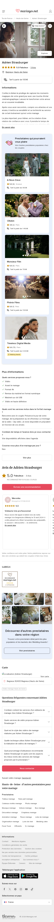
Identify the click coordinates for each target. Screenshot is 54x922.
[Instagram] (21, 889)
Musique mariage (9, 808)
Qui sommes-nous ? (31, 860)
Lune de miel (27, 822)
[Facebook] (4, 889)
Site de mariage (35, 863)
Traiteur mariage (8, 799)
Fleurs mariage (26, 817)
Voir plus (27, 457)
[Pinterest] (15, 889)
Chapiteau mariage (28, 812)
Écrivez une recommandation (27, 487)
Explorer (44, 53)
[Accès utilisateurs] (50, 11)
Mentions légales (19, 841)
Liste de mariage (42, 817)
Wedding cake (42, 822)
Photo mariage (31, 803)
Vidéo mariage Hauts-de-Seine (14, 689)
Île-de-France (7, 18)
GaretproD (26, 778)
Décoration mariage (10, 812)
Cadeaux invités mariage (12, 803)
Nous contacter (27, 768)
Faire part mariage (25, 799)
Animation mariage (9, 817)
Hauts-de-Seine (22, 18)
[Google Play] (29, 878)
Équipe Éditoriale (8, 863)
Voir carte (45, 676)
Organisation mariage (10, 822)
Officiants (18, 826)
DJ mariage (29, 826)
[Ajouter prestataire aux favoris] (50, 26)
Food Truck (6, 826)
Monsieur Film (14, 261)
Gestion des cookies (33, 849)
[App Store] (11, 878)
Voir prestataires (27, 650)
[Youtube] (26, 889)
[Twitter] (10, 889)
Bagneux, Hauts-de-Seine (17, 72)
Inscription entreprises (11, 860)
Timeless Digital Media (18, 343)
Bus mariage (40, 808)
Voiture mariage (25, 808)
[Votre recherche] (4, 26)
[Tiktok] (32, 889)
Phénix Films (13, 302)
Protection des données (11, 849)
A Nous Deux (13, 180)
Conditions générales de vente (14, 845)
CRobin (10, 220)
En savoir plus (8, 127)
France (11, 902)
